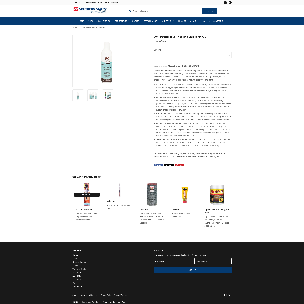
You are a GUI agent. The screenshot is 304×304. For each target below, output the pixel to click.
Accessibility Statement (89, 295)
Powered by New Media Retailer (115, 302)
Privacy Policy (106, 295)
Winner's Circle (168, 21)
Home (81, 21)
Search (212, 11)
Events (90, 21)
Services (136, 21)
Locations (183, 21)
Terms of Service (120, 295)
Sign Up (192, 270)
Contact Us (218, 21)
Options (157, 50)
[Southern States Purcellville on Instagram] (229, 295)
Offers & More (150, 21)
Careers (206, 21)
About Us (194, 21)
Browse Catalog (103, 21)
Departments (121, 21)
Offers (75, 265)
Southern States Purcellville (89, 302)
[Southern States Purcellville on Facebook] (225, 295)
